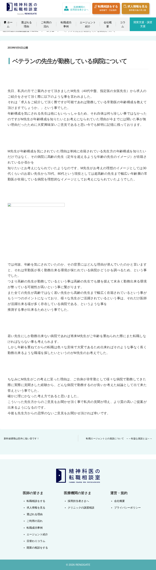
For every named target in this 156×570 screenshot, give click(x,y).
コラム (122, 24)
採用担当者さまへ (78, 500)
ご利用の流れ (46, 24)
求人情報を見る (137, 8)
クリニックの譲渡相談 (81, 507)
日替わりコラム (36, 540)
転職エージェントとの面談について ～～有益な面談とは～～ (119, 438)
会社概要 (108, 24)
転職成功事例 (66, 24)
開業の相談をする (37, 547)
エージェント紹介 (88, 24)
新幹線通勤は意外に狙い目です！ (21, 438)
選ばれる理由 (26, 24)
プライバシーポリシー (127, 507)
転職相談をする (108, 8)
